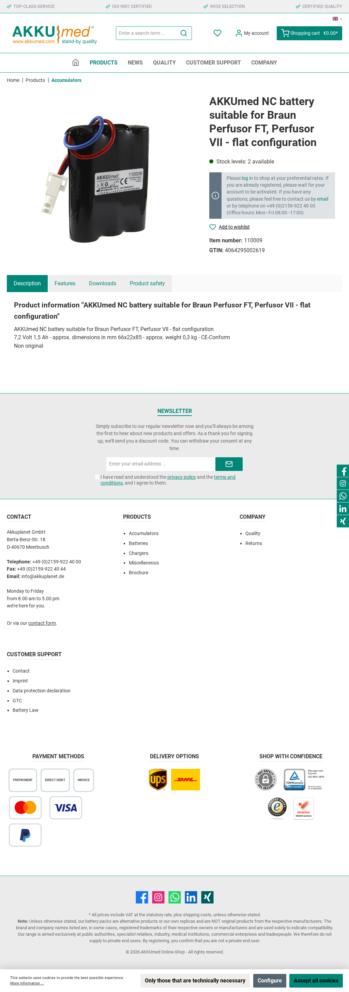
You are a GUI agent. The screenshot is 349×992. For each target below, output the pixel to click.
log (245, 178)
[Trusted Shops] (277, 811)
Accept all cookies (316, 980)
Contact (21, 671)
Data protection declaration (42, 691)
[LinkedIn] (191, 897)
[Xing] (207, 897)
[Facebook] (142, 897)
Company (252, 517)
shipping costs (197, 914)
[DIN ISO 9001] (305, 782)
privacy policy (181, 477)
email (322, 199)
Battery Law (26, 710)
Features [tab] (65, 283)
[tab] (27, 283)
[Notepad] (218, 33)
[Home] (76, 62)
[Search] (184, 33)
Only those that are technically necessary (195, 980)
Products (137, 517)
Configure (270, 980)
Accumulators (143, 533)
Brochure (138, 573)
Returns (253, 543)
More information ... (27, 983)
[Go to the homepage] (54, 33)
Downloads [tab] (102, 283)
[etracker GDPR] (303, 811)
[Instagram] (158, 897)
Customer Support (34, 654)
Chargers (138, 553)
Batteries (138, 543)
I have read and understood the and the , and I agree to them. (168, 480)
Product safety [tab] (147, 283)
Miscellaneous (144, 563)
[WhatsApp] (174, 897)
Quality (252, 533)
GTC (17, 701)
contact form (42, 623)
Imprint (20, 681)
